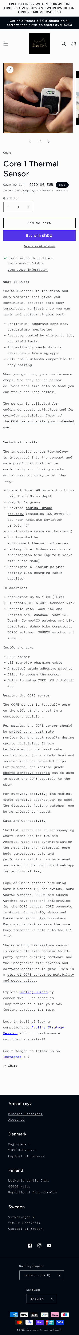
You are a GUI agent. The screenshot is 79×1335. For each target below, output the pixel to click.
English (37, 1298)
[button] (5, 44)
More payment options (39, 246)
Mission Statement (25, 1114)
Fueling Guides (34, 992)
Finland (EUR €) (37, 1275)
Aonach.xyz (33, 1330)
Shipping (29, 190)
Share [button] (12, 1065)
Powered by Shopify (51, 1330)
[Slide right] (49, 141)
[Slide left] (30, 141)
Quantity (10, 198)
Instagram (12, 1056)
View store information (28, 269)
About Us (16, 1119)
